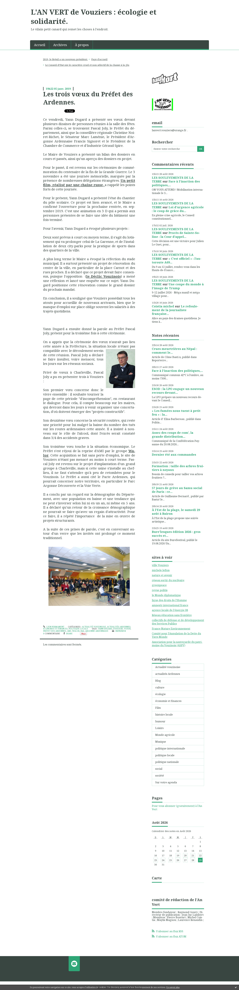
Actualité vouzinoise (94, 626)
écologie (160, 694)
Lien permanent (55, 626)
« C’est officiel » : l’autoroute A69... (176, 260)
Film (158, 708)
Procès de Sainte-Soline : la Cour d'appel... (176, 234)
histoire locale (164, 714)
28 (193, 860)
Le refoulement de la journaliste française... (175, 310)
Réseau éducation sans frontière (172, 615)
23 (155, 860)
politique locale (78, 628)
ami (69, 631)
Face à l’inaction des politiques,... (176, 183)
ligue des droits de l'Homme (169, 600)
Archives (60, 45)
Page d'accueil (99, 59)
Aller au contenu (12, 3)
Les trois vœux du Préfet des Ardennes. (88, 98)
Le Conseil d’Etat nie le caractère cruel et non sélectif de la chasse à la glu (87, 65)
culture (159, 687)
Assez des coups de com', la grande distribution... (172, 434)
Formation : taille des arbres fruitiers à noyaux (178, 468)
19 (178, 855)
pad (82, 631)
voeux (127, 628)
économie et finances (55, 628)
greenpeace (159, 585)
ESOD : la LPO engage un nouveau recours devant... (178, 391)
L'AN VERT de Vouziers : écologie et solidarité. (93, 16)
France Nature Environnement (171, 628)
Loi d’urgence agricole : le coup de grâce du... (178, 209)
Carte (157, 877)
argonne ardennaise (96, 631)
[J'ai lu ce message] (235, 987)
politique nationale (167, 762)
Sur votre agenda (166, 782)
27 (185, 860)
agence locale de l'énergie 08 (170, 610)
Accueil (39, 45)
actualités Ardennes (119, 626)
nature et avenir (162, 575)
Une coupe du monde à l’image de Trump (178, 286)
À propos (82, 45)
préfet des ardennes (54, 631)
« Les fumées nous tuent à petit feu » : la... (176, 412)
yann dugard (105, 628)
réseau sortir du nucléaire (168, 580)
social (158, 769)
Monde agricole (165, 735)
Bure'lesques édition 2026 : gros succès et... (176, 533)
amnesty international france (170, 605)
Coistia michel (163, 306)
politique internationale (170, 748)
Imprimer (120, 631)
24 (163, 860)
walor (76, 631)
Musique (160, 741)
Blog (158, 680)
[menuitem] (39, 44)
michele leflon (161, 570)
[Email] (74, 963)
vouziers (118, 628)
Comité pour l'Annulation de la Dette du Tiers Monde (176, 635)
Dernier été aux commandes (174, 454)
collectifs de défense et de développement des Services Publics (178, 621)
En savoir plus (173, 987)
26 (178, 860)
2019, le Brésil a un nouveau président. (65, 59)
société (159, 775)
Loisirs (159, 728)
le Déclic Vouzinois (103, 276)
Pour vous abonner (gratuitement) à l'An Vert (177, 807)
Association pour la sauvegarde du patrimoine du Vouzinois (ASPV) (177, 643)
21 (193, 855)
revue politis (159, 590)
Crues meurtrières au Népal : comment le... (174, 350)
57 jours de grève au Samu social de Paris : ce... (177, 490)
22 (200, 855)
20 (185, 855)
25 (170, 860)
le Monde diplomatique (166, 595)
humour (160, 721)
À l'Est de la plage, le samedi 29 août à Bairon (176, 512)
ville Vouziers (160, 565)
